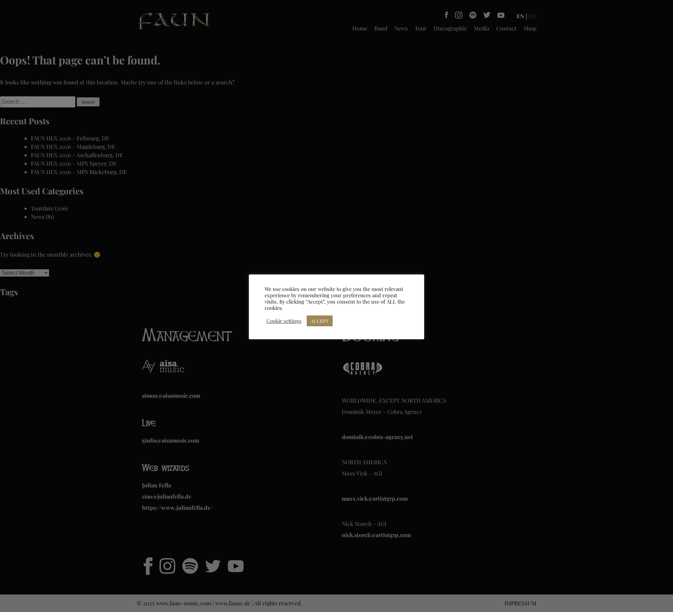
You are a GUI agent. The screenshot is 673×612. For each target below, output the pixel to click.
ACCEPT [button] (319, 321)
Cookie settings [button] (283, 321)
